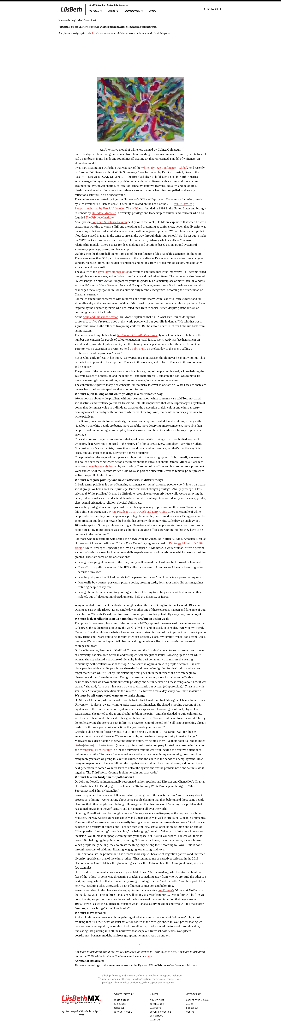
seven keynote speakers (112, 272)
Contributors (132, 11)
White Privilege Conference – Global (164, 168)
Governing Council (160, 1012)
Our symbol (156, 1016)
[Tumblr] (220, 9)
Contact (191, 1012)
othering (125, 979)
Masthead (155, 1020)
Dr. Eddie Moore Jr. (104, 213)
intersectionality (111, 979)
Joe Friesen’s (166, 890)
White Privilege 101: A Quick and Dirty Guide (138, 512)
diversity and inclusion (124, 975)
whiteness (168, 982)
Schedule (119, 1008)
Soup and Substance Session (109, 222)
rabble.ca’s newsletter (98, 33)
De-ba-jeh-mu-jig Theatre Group (95, 745)
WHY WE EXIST (157, 1000)
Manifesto (155, 1008)
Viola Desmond (109, 285)
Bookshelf (192, 1008)
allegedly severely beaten (101, 466)
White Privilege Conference (127, 982)
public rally (139, 349)
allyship (106, 975)
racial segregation (141, 979)
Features (94, 11)
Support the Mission (197, 1000)
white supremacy (152, 982)
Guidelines (120, 1004)
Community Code (123, 1012)
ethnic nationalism (147, 975)
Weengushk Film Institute (96, 750)
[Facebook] (204, 9)
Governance (157, 1004)
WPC (135, 208)
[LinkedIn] (212, 9)
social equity (166, 979)
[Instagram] (216, 9)
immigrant (165, 975)
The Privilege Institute (100, 218)
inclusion (177, 975)
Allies (152, 11)
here (194, 965)
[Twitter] (208, 9)
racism (155, 979)
